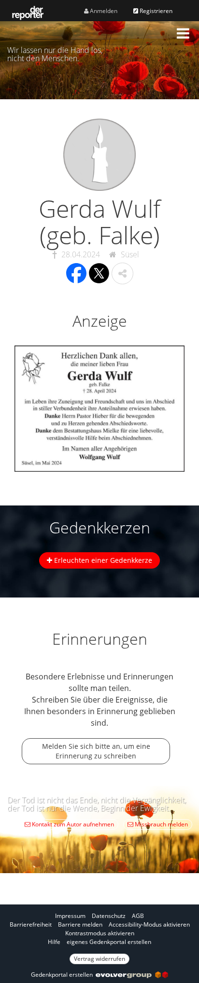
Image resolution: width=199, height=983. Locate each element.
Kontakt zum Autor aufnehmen (72, 824)
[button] (183, 33)
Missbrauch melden (160, 824)
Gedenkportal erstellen (63, 974)
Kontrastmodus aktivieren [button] (99, 933)
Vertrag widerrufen (99, 959)
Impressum (70, 916)
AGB (138, 916)
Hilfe (54, 942)
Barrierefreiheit (31, 924)
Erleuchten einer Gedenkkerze (102, 560)
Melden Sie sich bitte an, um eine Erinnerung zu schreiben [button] (96, 751)
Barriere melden (80, 924)
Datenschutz (109, 916)
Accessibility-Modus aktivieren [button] (149, 924)
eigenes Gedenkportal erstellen (109, 942)
